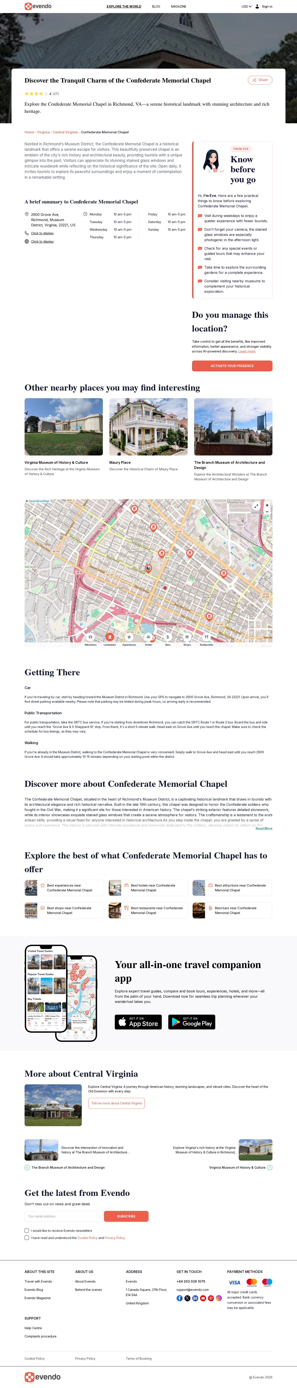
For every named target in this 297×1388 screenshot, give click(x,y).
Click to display (42, 233)
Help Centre (33, 1328)
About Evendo (85, 1281)
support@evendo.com (193, 1290)
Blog (156, 6)
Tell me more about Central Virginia (116, 1103)
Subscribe (126, 1216)
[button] (148, 569)
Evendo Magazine (38, 1298)
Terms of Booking (139, 1358)
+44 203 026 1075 (191, 1281)
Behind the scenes (88, 1290)
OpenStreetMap (39, 501)
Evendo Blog (34, 1290)
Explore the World (124, 6)
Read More (264, 828)
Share (263, 80)
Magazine (178, 6)
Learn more (246, 351)
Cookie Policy (88, 1238)
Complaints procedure (41, 1336)
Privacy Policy (115, 1238)
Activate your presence (232, 366)
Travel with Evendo (38, 1281)
